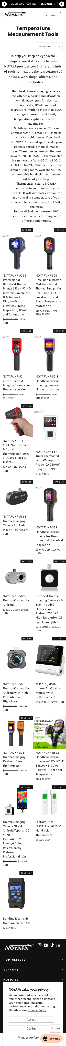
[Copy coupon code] (55, 4)
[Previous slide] (4, 4)
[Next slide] (61, 4)
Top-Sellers (14, 960)
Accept (31, 1019)
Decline (31, 1028)
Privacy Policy (37, 1010)
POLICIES (11, 979)
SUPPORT (11, 969)
